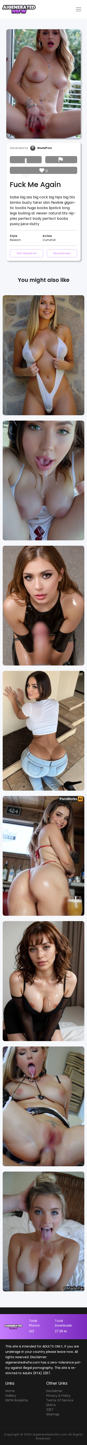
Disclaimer (54, 1391)
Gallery (10, 1395)
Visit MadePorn (27, 253)
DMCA (51, 1405)
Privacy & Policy (58, 1395)
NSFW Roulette (16, 1400)
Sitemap (52, 1414)
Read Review (61, 253)
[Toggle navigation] (78, 9)
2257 (50, 1409)
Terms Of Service (59, 1400)
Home (10, 1391)
